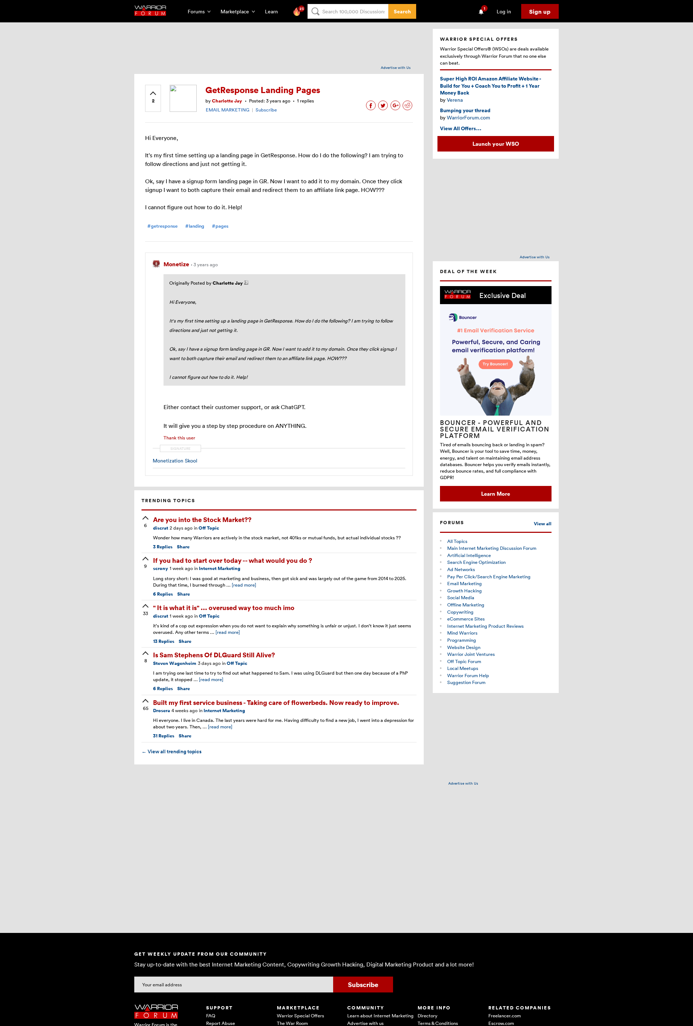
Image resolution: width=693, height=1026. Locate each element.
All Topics (457, 541)
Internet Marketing (219, 568)
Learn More (495, 493)
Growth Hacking (464, 590)
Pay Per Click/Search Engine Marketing (489, 576)
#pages (220, 226)
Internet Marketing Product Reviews (485, 626)
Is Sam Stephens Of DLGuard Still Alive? (214, 654)
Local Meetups (462, 668)
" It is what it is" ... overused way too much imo (224, 607)
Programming (461, 640)
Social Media (460, 597)
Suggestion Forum (466, 682)
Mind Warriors (462, 633)
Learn (273, 11)
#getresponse (162, 226)
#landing (194, 226)
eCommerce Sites (466, 618)
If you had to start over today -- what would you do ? (232, 560)
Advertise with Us (396, 67)
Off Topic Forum (464, 661)
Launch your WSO (495, 144)
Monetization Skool (175, 460)
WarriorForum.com (468, 117)
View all (543, 523)
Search (402, 11)
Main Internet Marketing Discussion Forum (491, 548)
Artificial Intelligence (469, 555)
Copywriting (460, 612)
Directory (427, 1015)
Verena (455, 99)
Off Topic (209, 528)
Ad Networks (461, 569)
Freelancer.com (504, 1015)
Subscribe (266, 109)
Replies (163, 546)
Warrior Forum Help (468, 675)
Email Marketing (464, 583)
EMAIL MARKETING (227, 109)
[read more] (244, 585)
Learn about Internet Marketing (380, 1015)
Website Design (463, 647)
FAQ (210, 1015)
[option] (496, 393)
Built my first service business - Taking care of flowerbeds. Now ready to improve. (276, 702)
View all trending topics (171, 751)
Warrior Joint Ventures (471, 654)
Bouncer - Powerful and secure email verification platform (495, 429)
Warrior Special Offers (300, 1015)
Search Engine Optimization (476, 562)
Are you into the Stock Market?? (202, 519)
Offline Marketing (465, 604)
